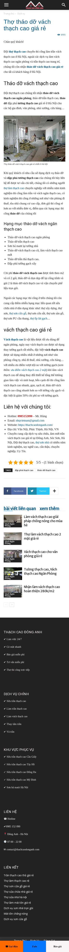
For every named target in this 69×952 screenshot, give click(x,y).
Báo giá (58, 946)
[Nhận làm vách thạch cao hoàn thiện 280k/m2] (13, 591)
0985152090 (25, 416)
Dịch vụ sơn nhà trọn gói (18, 908)
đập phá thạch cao (24, 470)
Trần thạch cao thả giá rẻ (19, 875)
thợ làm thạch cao (14, 188)
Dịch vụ (21, 13)
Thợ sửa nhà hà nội (15, 897)
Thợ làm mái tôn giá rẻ (17, 902)
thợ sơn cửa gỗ (17, 313)
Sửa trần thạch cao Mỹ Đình (21, 779)
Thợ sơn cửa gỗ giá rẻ (17, 886)
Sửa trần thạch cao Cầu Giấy (21, 756)
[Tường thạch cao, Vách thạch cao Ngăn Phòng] (13, 573)
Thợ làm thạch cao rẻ (16, 880)
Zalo (34, 946)
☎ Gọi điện (11, 946)
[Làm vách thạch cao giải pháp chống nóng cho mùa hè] (13, 521)
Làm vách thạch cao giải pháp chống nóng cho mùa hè (43, 521)
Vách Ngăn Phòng (10, 525)
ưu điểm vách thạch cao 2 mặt (28, 369)
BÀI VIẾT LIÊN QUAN (20, 508)
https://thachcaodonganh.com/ (35, 424)
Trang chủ (9, 13)
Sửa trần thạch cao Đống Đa (21, 772)
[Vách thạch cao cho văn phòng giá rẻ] (13, 556)
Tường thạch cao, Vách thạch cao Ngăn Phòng (40, 571)
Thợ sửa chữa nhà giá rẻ (18, 891)
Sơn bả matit (13, 787)
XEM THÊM (49, 508)
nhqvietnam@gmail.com (30, 420)
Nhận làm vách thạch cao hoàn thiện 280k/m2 (42, 589)
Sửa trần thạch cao (16, 701)
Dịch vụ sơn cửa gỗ (15, 919)
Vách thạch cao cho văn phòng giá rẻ (41, 554)
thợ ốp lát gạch (38, 318)
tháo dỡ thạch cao (46, 470)
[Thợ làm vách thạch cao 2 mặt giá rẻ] (13, 538)
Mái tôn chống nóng (16, 913)
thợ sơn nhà (42, 442)
